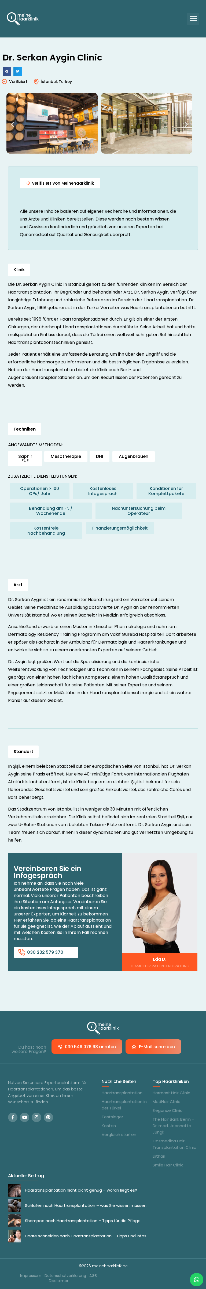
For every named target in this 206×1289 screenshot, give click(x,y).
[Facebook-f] (12, 1117)
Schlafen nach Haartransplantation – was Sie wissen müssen (85, 1205)
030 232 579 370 (45, 952)
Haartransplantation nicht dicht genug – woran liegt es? (81, 1190)
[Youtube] (24, 1117)
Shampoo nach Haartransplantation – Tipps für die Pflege (83, 1220)
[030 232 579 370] (21, 952)
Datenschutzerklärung (65, 1275)
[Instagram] (36, 1117)
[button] (193, 19)
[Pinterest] (48, 1117)
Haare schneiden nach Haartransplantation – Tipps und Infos (85, 1236)
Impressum (30, 1275)
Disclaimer (58, 1280)
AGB (93, 1275)
